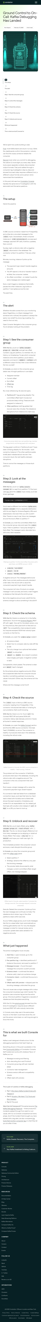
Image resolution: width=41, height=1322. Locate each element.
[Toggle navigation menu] (36, 2)
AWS (3, 1289)
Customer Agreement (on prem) (10, 1315)
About (3, 1241)
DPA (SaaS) (29, 1318)
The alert (8, 305)
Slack (3, 1263)
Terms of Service (15, 1312)
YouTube (4, 1270)
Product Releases (7, 1186)
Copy (34, 499)
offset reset (14, 854)
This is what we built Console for (20, 1034)
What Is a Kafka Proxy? (8, 1228)
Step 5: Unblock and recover (20, 821)
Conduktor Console (27, 181)
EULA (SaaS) (21, 1318)
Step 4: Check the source (18, 697)
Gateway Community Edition (10, 1173)
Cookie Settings (34, 1312)
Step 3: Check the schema (19, 613)
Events (4, 1250)
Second (5, 160)
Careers (4, 1244)
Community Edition (13, 1049)
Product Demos (6, 1183)
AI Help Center (6, 1199)
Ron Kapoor (7, 27)
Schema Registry (27, 621)
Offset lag (10, 384)
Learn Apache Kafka (8, 1215)
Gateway (4, 1170)
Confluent (5, 1295)
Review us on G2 (6, 1279)
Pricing (4, 1176)
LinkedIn (4, 1260)
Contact (4, 1247)
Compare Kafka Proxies (9, 1231)
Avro (8, 492)
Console (4, 1167)
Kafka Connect (26, 725)
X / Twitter (5, 1273)
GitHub (4, 1266)
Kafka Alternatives (7, 1221)
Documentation (6, 1195)
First (4, 149)
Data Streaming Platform (9, 1218)
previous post (20, 1003)
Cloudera (4, 1292)
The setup (9, 198)
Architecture (5, 1179)
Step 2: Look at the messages (14, 480)
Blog (3, 1202)
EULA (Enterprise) (24, 1315)
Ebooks (4, 1212)
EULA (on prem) (35, 1315)
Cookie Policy (25, 1312)
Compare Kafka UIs (7, 1225)
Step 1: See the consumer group (18, 341)
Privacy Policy (6, 1312)
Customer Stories (7, 1208)
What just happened (15, 945)
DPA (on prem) (12, 1318)
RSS (3, 1276)
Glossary (4, 1205)
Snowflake (5, 1299)
